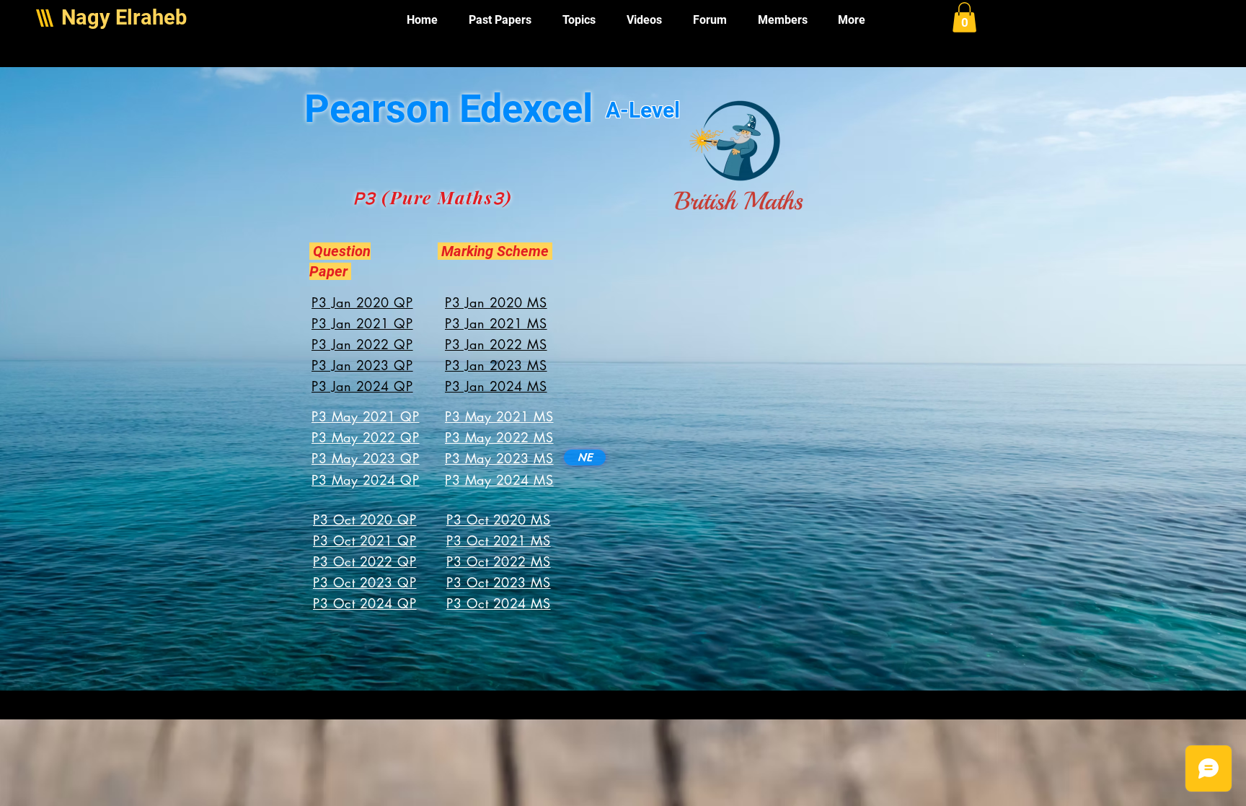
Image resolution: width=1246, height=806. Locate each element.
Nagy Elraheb (124, 17)
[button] (964, 17)
